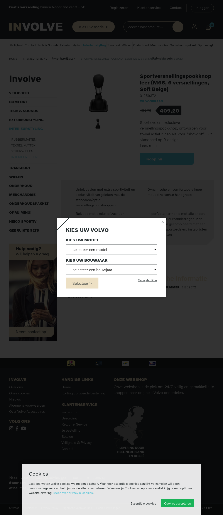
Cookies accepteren (177, 503)
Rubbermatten (23, 139)
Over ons (16, 387)
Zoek (177, 26)
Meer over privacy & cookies (73, 493)
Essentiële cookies (143, 503)
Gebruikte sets (162, 58)
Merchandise (159, 45)
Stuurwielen (22, 151)
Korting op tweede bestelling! (83, 393)
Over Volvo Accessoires (27, 411)
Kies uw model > (93, 26)
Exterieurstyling (70, 45)
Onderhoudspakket (183, 45)
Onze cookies (19, 393)
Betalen (67, 436)
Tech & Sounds (47, 45)
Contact (176, 7)
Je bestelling (71, 430)
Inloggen (202, 7)
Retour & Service (74, 424)
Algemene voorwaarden (27, 405)
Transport (113, 45)
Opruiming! (205, 45)
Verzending (69, 412)
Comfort (30, 45)
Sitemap (14, 508)
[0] (208, 27)
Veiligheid (16, 45)
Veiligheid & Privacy (76, 442)
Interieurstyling (94, 45)
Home (13, 58)
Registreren (119, 7)
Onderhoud (141, 45)
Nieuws (15, 399)
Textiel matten (23, 145)
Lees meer (149, 145)
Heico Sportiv (60, 58)
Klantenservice (149, 7)
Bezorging (69, 418)
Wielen (127, 45)
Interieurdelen (64, 58)
